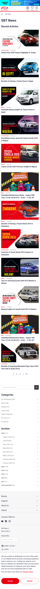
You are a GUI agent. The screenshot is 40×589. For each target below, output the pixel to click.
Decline (30, 581)
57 (26, 374)
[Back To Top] (35, 578)
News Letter (5, 531)
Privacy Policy (28, 572)
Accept (10, 581)
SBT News (4, 528)
